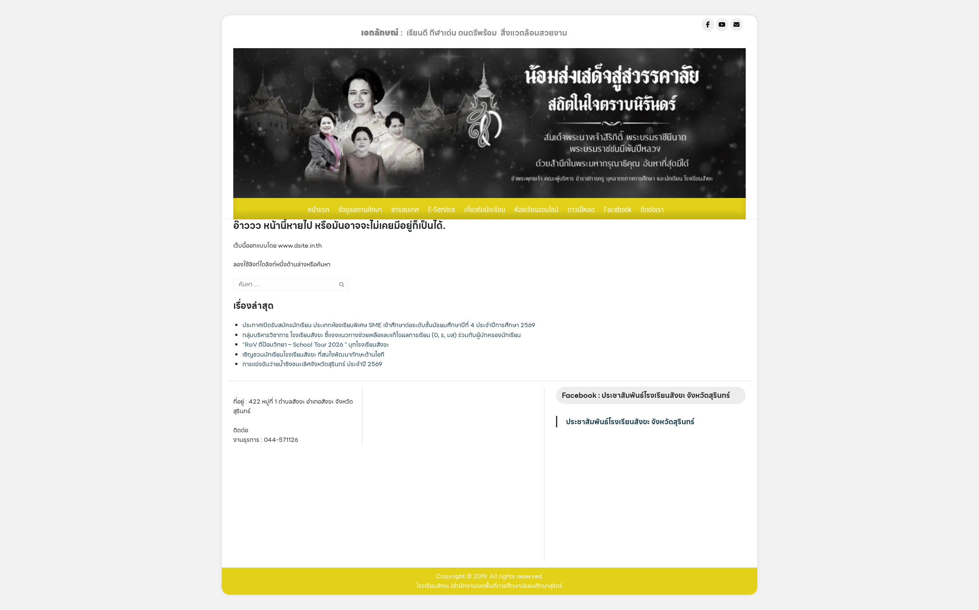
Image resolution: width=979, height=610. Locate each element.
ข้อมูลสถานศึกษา (360, 209)
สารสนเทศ (405, 209)
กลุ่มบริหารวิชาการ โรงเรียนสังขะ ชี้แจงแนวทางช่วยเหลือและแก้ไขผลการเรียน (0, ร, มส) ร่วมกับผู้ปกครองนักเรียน (381, 335)
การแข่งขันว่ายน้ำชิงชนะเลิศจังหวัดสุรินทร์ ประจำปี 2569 (312, 364)
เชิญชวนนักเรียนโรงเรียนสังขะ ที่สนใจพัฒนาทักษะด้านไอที (313, 354)
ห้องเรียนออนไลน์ (536, 209)
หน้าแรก (318, 209)
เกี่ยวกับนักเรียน (484, 209)
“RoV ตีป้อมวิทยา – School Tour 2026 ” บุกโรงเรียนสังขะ (315, 344)
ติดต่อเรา (652, 209)
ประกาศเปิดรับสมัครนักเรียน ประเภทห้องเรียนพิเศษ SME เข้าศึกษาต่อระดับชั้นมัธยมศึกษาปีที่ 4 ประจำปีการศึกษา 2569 (388, 325)
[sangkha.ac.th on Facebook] (708, 24)
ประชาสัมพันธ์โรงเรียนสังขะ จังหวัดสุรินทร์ (630, 421)
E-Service (441, 209)
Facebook (617, 209)
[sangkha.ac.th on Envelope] (736, 24)
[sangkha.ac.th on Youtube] (722, 24)
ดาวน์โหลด (581, 209)
